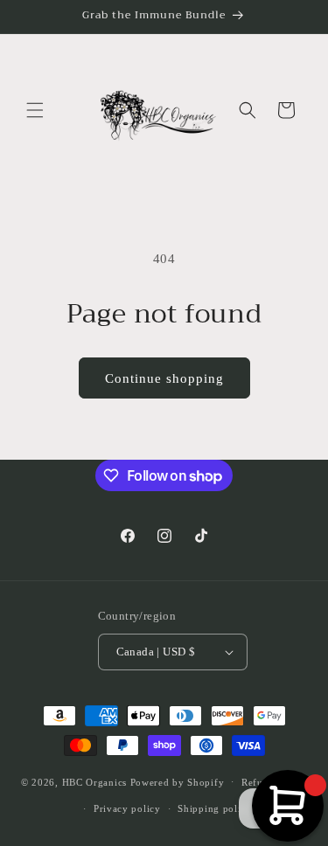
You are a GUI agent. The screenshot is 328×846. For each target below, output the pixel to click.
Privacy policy (127, 808)
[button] (35, 110)
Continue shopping (164, 378)
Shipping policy (215, 808)
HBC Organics (94, 781)
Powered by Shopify (177, 781)
